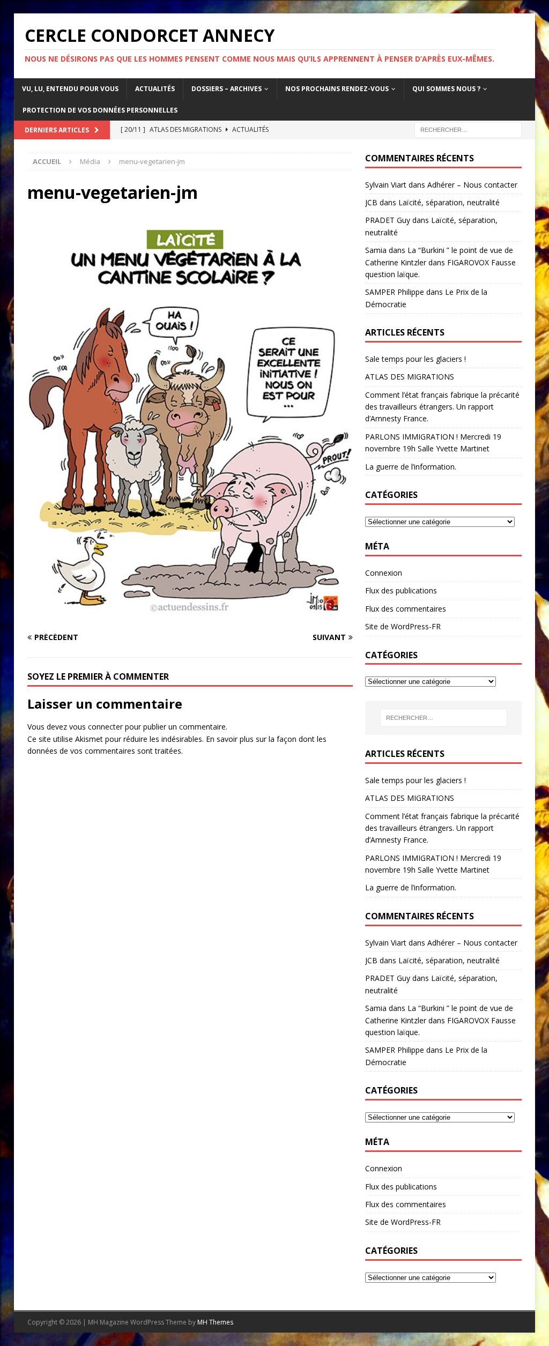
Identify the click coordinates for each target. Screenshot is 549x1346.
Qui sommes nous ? (446, 88)
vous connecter (96, 727)
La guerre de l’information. (410, 467)
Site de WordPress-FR (403, 626)
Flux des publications (401, 590)
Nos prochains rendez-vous (337, 88)
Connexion (383, 573)
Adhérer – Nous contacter (472, 185)
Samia (376, 250)
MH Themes (215, 1322)
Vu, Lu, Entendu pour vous (70, 88)
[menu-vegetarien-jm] (190, 617)
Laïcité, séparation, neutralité (449, 202)
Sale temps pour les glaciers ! (415, 359)
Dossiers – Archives (226, 88)
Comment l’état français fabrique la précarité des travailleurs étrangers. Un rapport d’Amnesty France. (442, 407)
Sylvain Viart (385, 185)
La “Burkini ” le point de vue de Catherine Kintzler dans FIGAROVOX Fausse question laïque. (440, 262)
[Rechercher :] (468, 129)
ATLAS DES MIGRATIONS (409, 376)
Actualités (155, 88)
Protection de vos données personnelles (100, 110)
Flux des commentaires (405, 609)
